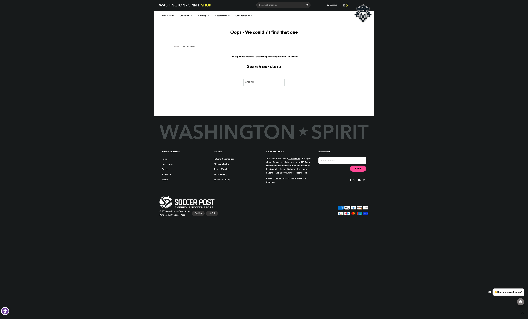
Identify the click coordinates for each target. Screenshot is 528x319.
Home (176, 47)
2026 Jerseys (167, 15)
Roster (165, 180)
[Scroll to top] (522, 313)
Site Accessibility (222, 180)
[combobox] (280, 5)
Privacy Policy (220, 175)
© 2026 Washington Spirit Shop (175, 211)
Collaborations (243, 15)
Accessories (221, 15)
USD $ (212, 213)
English (198, 213)
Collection (184, 15)
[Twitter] (354, 180)
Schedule (166, 175)
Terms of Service (221, 169)
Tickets (165, 169)
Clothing (202, 15)
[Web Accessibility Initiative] (5, 311)
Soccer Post (179, 215)
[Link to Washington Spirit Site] (363, 24)
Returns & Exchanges (224, 159)
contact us (277, 179)
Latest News (167, 164)
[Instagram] (363, 180)
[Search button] (307, 5)
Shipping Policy (221, 164)
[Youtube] (359, 180)
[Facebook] (350, 180)
